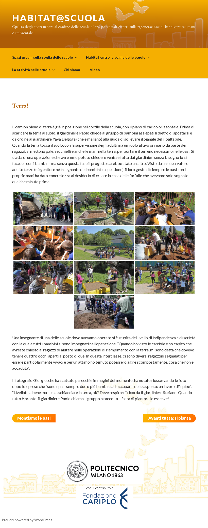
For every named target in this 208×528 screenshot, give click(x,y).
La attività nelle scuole (31, 69)
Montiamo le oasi (33, 418)
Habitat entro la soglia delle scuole (115, 57)
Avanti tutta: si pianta (169, 418)
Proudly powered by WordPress (27, 520)
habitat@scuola (59, 17)
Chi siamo (72, 69)
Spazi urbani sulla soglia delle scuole (42, 57)
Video (95, 69)
